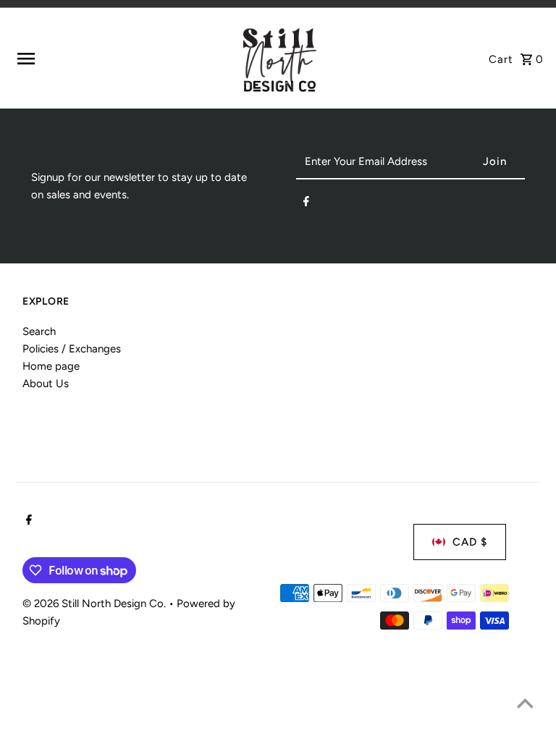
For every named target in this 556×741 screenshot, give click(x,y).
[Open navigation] (121, 59)
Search (39, 331)
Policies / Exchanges (71, 348)
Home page (51, 366)
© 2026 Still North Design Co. (95, 603)
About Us (45, 383)
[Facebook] (306, 204)
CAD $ (469, 542)
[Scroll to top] (525, 703)
